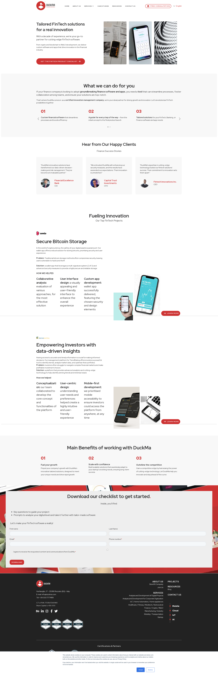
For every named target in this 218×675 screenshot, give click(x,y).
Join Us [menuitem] (160, 587)
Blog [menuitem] (169, 589)
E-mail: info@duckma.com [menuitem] (46, 594)
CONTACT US (174, 594)
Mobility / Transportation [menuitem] (153, 614)
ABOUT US (157, 581)
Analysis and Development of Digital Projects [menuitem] (146, 595)
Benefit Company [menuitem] (156, 584)
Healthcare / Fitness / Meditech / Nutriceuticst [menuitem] (145, 605)
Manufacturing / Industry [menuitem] (154, 611)
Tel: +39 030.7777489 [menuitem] (45, 597)
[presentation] (38, 118)
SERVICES (158, 593)
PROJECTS (173, 581)
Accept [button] (141, 670)
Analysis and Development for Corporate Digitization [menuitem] (143, 599)
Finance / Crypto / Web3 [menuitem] (153, 608)
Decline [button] (150, 670)
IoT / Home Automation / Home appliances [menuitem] (146, 602)
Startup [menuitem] (160, 617)
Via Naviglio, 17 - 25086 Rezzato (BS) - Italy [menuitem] (53, 591)
